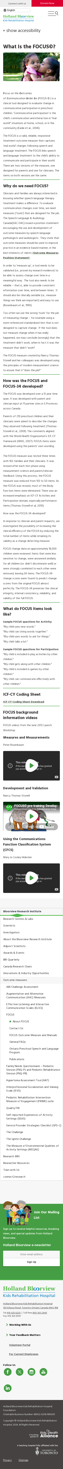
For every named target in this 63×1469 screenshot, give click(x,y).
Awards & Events (13, 953)
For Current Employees (23, 1354)
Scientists (9, 925)
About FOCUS (21, 1021)
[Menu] (53, 15)
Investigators (11, 932)
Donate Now (47, 3)
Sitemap (23, 1460)
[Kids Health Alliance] (43, 1433)
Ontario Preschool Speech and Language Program (34, 1051)
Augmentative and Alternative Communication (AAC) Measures (26, 996)
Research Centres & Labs (18, 919)
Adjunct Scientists (14, 946)
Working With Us (20, 1325)
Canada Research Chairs (17, 966)
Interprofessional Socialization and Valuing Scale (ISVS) (32, 1089)
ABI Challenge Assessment (22, 987)
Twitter (19, 1372)
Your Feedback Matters (24, 1335)
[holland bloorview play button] (31, 766)
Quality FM (13, 1108)
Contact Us (16, 1028)
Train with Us (11, 1170)
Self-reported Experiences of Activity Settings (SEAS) (29, 1117)
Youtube (43, 1372)
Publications (16, 1059)
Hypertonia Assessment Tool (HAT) (27, 1080)
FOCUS (10, 1015)
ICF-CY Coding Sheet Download (23, 702)
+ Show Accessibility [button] (21, 30)
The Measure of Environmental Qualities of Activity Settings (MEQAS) (32, 1148)
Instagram (31, 1372)
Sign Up (31, 1262)
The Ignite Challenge (18, 1139)
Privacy (7, 1460)
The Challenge (14, 1132)
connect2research (14, 1177)
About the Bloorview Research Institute (27, 939)
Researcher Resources (16, 1163)
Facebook (7, 1372)
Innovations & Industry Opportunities (26, 973)
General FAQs (17, 1042)
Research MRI (11, 1156)
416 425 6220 (14, 1313)
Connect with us (17, 4)
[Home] (18, 18)
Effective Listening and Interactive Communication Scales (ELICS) (27, 1006)
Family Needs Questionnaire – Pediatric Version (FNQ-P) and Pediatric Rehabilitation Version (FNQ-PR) (33, 1070)
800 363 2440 (40, 1313)
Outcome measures (15, 980)
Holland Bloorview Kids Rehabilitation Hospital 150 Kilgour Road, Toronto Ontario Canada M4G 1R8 (30, 1306)
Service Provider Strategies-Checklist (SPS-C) (33, 1125)
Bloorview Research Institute (22, 911)
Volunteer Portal (19, 1345)
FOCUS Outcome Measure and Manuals (33, 1035)
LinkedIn (7, 1388)
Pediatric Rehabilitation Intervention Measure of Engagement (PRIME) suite (30, 1099)
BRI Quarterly (11, 960)
